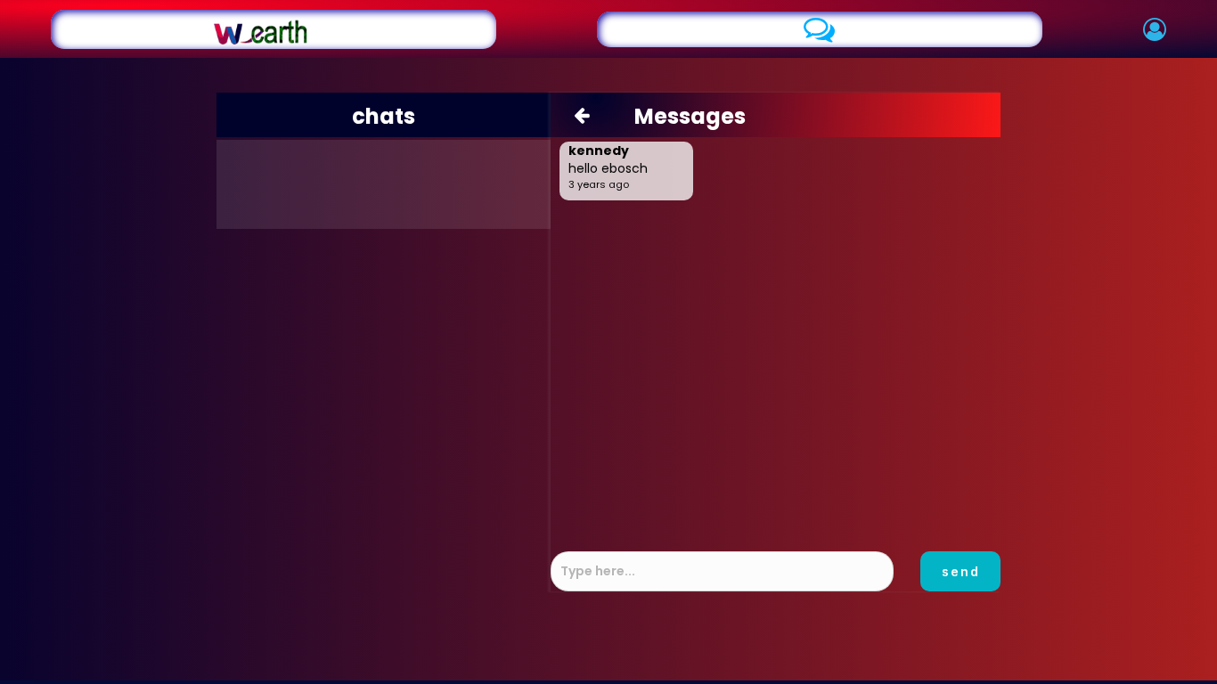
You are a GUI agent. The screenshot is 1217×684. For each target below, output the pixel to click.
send (961, 571)
